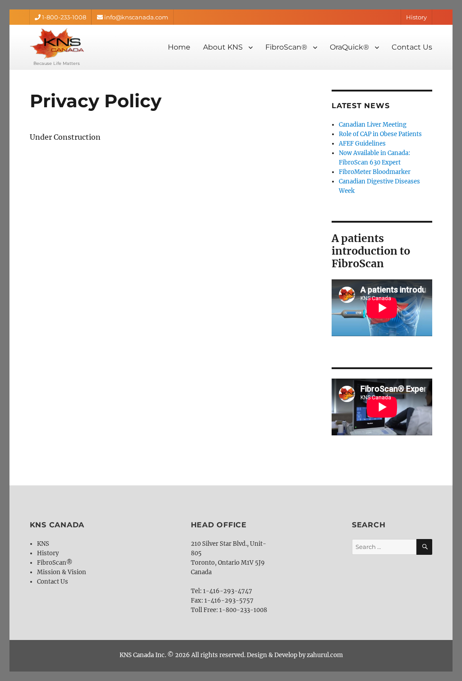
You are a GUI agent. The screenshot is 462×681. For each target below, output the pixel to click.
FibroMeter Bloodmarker (375, 172)
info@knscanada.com (135, 17)
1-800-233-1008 (63, 17)
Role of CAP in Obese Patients (380, 134)
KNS (43, 544)
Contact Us (412, 47)
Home (179, 47)
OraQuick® (349, 47)
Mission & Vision (61, 572)
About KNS (223, 47)
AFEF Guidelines (362, 143)
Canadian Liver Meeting (373, 124)
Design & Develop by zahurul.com (295, 655)
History (416, 17)
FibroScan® (286, 47)
